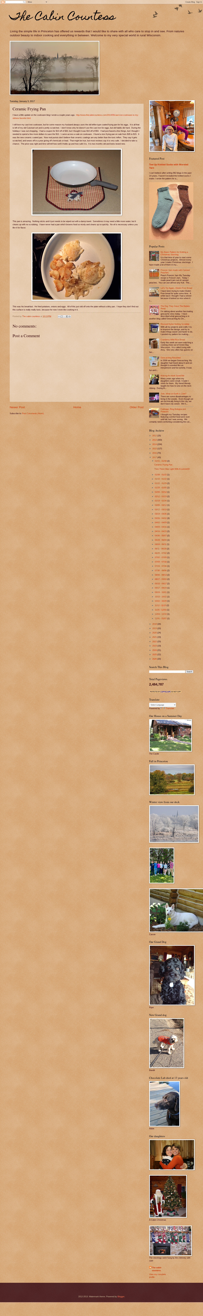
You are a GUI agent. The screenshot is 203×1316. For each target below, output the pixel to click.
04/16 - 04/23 (161, 531)
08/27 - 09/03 (161, 579)
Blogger (121, 1296)
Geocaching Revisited (170, 358)
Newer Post (17, 407)
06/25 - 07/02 (161, 553)
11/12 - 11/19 (161, 605)
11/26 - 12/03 (161, 610)
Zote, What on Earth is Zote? (173, 394)
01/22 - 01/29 (161, 483)
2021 (154, 637)
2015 (154, 448)
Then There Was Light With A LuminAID (172, 469)
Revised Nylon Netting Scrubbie (175, 324)
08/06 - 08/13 (161, 575)
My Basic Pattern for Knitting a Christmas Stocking (174, 253)
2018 (154, 624)
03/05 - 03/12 (161, 505)
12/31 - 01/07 (161, 618)
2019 (154, 628)
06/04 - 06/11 (161, 544)
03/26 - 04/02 (161, 518)
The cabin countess (156, 1269)
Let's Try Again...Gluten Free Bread (176, 288)
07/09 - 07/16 (161, 562)
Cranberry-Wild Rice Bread (173, 340)
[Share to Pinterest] (69, 316)
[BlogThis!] (61, 316)
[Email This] (59, 316)
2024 (154, 650)
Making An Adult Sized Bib (172, 376)
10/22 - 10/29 (161, 601)
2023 (154, 646)
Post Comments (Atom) (33, 413)
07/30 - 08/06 (161, 570)
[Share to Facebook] (67, 316)
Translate (170, 708)
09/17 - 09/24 (161, 588)
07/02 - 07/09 (161, 557)
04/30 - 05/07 (161, 536)
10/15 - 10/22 (161, 597)
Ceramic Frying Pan (163, 465)
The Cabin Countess (62, 17)
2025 (154, 654)
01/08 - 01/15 (161, 475)
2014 (154, 444)
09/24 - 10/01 (161, 592)
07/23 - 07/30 (161, 566)
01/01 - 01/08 (161, 461)
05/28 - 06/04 (161, 540)
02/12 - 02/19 (161, 496)
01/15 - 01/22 (161, 479)
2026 (154, 659)
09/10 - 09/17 (161, 583)
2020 (154, 633)
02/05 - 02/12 (161, 492)
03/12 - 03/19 (161, 509)
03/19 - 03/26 (161, 514)
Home (77, 407)
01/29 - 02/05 (161, 488)
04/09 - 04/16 (161, 527)
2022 (154, 641)
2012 (154, 436)
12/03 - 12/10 (161, 614)
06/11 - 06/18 (161, 549)
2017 (154, 457)
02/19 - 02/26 (161, 501)
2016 (154, 453)
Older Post (137, 407)
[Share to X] (64, 316)
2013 (154, 440)
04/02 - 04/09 (161, 522)
